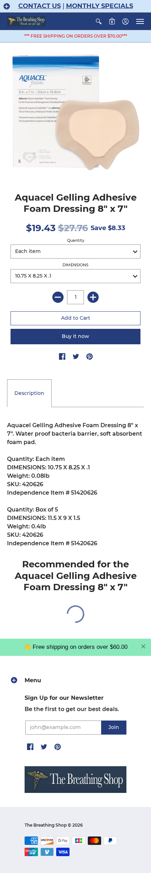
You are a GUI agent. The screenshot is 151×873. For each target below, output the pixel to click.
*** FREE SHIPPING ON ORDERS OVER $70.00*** (75, 36)
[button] (7, 6)
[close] (143, 646)
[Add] (93, 297)
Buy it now (75, 336)
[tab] (29, 393)
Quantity (75, 240)
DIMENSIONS (75, 264)
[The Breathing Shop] (26, 21)
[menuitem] (98, 21)
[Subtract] (58, 297)
